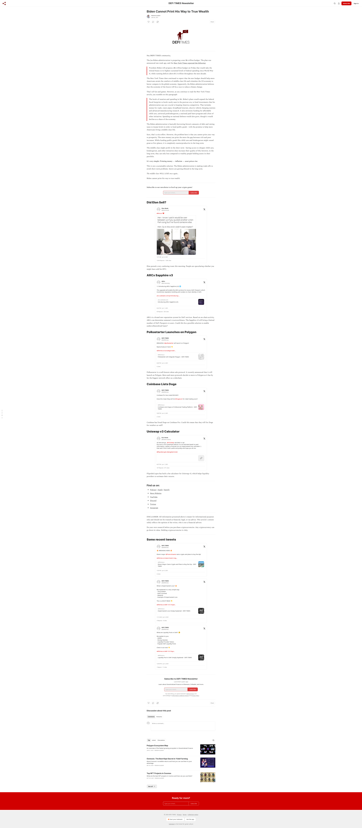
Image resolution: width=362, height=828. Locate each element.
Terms (185, 814)
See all (150, 786)
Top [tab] (149, 740)
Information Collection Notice (180, 695)
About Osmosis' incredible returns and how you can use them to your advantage (169, 762)
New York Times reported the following (190, 63)
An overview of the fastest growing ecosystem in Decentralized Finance (170, 748)
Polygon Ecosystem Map (157, 745)
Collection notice (193, 814)
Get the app (190, 819)
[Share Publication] (339, 3)
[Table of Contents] (2, 414)
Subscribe (346, 3)
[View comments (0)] (153, 22)
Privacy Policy (195, 695)
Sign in (356, 3)
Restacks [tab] (159, 717)
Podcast (153, 489)
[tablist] (155, 717)
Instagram (154, 508)
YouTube (153, 497)
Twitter (153, 504)
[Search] (335, 3)
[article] (181, 749)
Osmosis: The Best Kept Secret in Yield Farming (167, 759)
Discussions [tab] (161, 740)
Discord (153, 500)
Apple (160, 489)
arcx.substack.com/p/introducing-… (168, 296)
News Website (155, 493)
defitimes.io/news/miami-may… (167, 558)
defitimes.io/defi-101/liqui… (166, 651)
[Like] (148, 22)
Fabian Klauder (155, 15)
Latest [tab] (154, 740)
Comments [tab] (151, 717)
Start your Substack (176, 819)
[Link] (144, 202)
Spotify (167, 489)
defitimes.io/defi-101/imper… (166, 605)
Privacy (179, 814)
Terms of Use (190, 694)
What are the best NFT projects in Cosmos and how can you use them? (169, 776)
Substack (171, 824)
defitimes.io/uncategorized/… (166, 351)
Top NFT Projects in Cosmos (159, 773)
